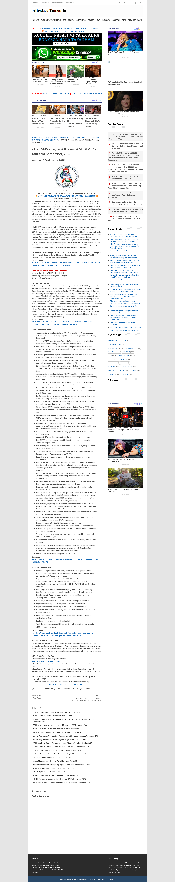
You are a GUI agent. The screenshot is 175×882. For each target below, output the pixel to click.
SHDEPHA (54, 140)
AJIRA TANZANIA (44, 138)
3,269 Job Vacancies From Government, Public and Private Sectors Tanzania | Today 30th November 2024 (125, 185)
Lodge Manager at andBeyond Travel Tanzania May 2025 (55, 761)
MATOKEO (111, 363)
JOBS (73, 138)
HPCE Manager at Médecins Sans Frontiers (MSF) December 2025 (59, 779)
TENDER (91, 20)
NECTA (123, 363)
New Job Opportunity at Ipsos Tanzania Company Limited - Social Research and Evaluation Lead (125, 146)
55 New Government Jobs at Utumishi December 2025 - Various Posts (60, 725)
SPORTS (71, 20)
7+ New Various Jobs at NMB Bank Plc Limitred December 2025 (58, 732)
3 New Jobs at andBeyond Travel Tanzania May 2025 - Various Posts (60, 754)
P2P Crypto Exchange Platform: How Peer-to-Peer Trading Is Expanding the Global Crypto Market (124, 296)
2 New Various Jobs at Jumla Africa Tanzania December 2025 (57, 712)
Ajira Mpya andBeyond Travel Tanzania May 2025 (52, 757)
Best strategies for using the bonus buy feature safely (125, 312)
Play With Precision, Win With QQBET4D (125, 327)
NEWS (98, 20)
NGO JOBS (45, 140)
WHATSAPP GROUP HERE (56, 94)
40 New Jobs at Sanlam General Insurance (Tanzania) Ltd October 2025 (61, 747)
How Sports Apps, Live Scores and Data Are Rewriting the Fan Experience (127, 210)
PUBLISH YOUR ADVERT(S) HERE (53, 20)
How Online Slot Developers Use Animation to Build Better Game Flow (124, 271)
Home (36, 20)
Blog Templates (99, 879)
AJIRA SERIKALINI (135, 20)
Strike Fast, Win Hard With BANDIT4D (124, 330)
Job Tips (111, 359)
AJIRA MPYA (81, 20)
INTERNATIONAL (130, 348)
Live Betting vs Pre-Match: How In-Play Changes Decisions (124, 286)
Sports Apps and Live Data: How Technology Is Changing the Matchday (127, 203)
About (35, 3)
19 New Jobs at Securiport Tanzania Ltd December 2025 (55, 716)
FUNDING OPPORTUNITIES (117, 341)
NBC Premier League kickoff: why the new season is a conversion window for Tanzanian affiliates (124, 246)
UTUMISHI (111, 374)
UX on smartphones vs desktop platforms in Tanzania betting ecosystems (122, 195)
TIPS (124, 20)
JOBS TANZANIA (83, 138)
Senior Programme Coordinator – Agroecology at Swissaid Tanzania (59, 740)
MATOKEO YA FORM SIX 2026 (57, 28)
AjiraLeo (75, 879)
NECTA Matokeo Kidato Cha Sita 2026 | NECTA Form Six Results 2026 (125, 266)
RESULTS (106, 20)
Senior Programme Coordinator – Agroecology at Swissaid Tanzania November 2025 (66, 736)
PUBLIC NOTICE (128, 367)
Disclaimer (70, 3)
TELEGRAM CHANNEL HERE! (86, 94)
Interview (126, 352)
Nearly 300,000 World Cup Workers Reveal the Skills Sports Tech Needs (123, 257)
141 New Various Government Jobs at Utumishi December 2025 (58, 729)
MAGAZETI (123, 359)
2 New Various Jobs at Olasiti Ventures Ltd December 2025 (56, 775)
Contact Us (45, 3)
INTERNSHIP (112, 352)
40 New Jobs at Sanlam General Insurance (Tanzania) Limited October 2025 (62, 743)
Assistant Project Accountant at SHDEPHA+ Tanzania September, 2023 (85, 699)
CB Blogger (112, 879)
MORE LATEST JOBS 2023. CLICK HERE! (66, 684)
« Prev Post (36, 698)
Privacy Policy (57, 3)
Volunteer (126, 374)
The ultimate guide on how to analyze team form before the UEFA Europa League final (124, 318)
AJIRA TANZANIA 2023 (61, 138)
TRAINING (133, 370)
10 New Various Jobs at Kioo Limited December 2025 (53, 768)
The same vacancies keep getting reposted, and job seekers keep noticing (61, 765)
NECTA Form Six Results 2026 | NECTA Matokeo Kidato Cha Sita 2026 (124, 218)
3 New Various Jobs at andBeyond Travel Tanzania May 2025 (57, 750)
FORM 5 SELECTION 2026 (87, 28)
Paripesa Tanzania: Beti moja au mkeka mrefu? (124, 252)
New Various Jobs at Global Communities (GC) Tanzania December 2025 (61, 783)
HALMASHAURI (113, 348)
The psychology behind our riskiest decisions (123, 323)
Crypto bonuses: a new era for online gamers (124, 307)
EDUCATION (116, 20)
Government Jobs (115, 344)
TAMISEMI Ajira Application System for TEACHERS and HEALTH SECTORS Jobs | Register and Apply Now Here (125, 136)
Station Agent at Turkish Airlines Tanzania (49, 772)
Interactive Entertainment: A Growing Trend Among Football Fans (124, 276)
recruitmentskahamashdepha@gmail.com (50, 661)
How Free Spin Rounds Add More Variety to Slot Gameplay (125, 177)
